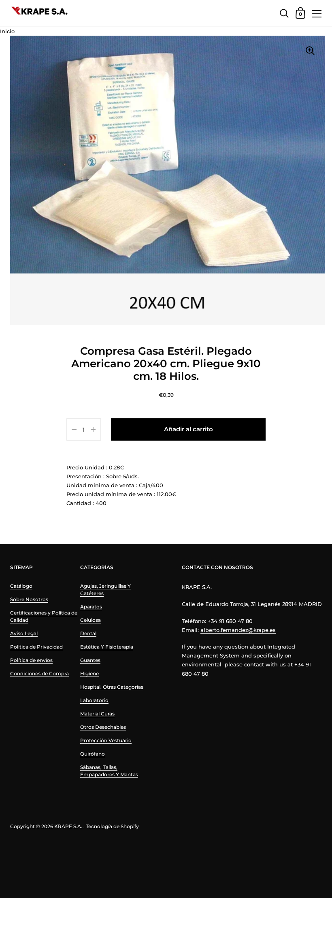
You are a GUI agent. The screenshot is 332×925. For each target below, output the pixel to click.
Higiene (89, 673)
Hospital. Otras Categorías (111, 687)
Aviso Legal (24, 633)
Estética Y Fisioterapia (106, 647)
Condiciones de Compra (39, 673)
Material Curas (97, 714)
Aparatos (91, 607)
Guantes (90, 660)
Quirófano (92, 754)
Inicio (7, 31)
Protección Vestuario (106, 740)
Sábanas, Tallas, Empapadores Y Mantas (109, 770)
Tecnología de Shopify (112, 826)
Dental (88, 633)
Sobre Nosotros (29, 599)
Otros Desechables (103, 727)
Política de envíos (31, 660)
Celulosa (90, 620)
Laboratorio (94, 700)
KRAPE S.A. (68, 826)
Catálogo (21, 586)
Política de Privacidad (36, 647)
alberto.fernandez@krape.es (238, 630)
